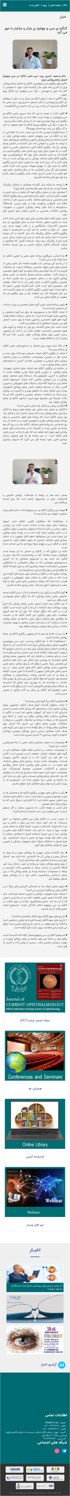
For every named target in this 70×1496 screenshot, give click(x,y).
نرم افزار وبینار (35, 1225)
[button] (8, 1278)
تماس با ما (34, 5)
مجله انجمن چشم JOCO (35, 1020)
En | (64, 5)
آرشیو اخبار (49, 1364)
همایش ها (35, 1089)
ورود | (43, 5)
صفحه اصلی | (54, 5)
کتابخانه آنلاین (35, 1157)
